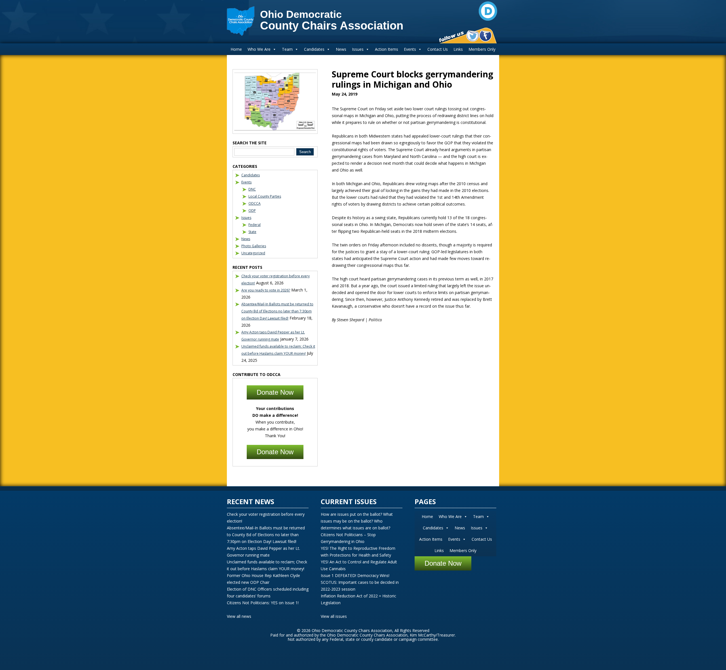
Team (287, 49)
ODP (252, 210)
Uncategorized (253, 253)
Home (236, 49)
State (252, 231)
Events (410, 49)
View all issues (334, 616)
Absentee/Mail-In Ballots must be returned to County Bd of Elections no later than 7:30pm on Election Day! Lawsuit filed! (277, 311)
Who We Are (259, 49)
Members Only (481, 49)
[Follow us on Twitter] (472, 36)
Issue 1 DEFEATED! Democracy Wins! (355, 575)
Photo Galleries (253, 246)
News (341, 49)
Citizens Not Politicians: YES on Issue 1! (263, 602)
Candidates (314, 49)
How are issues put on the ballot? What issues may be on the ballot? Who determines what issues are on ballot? (357, 521)
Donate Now (275, 392)
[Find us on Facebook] (485, 36)
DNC (252, 189)
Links (458, 49)
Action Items (386, 49)
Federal (254, 224)
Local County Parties (264, 196)
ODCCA (254, 203)
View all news (239, 616)
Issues (358, 49)
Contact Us (437, 49)
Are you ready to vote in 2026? (265, 290)
